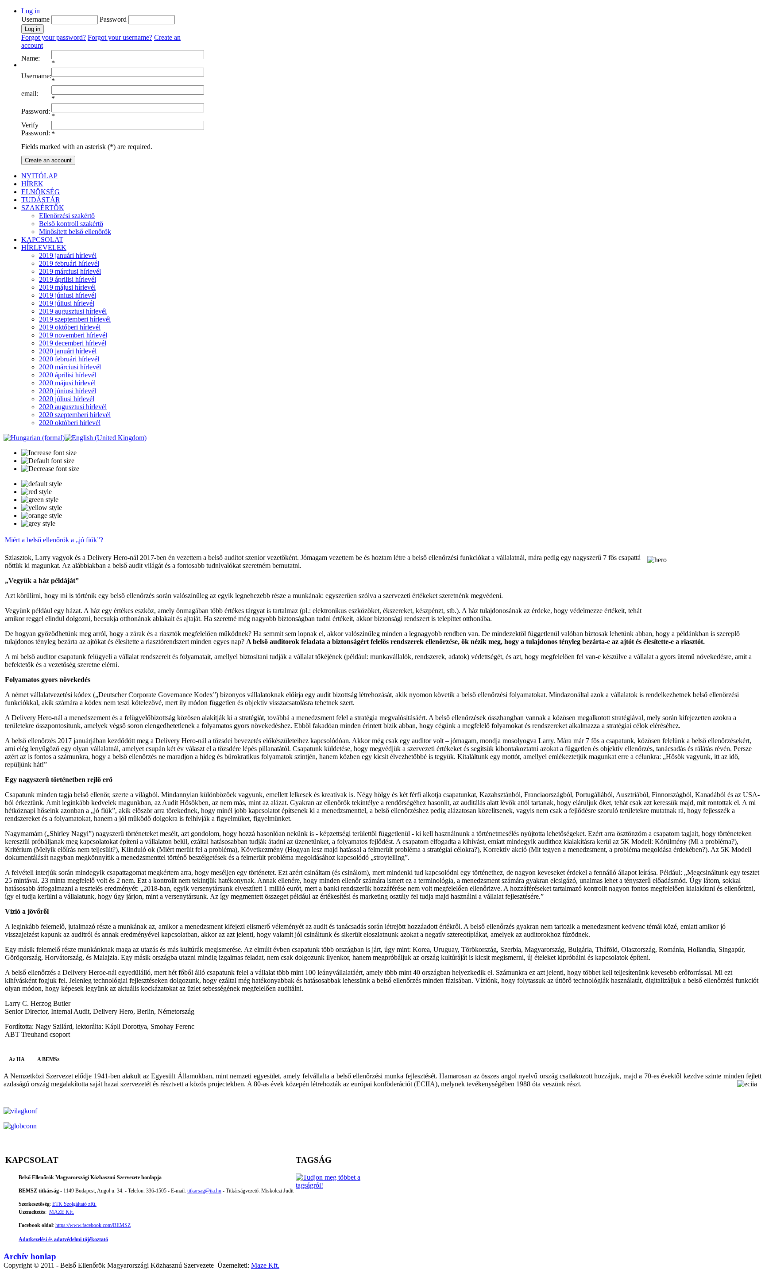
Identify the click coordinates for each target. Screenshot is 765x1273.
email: (29, 93)
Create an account (48, 160)
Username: (36, 76)
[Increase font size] (49, 453)
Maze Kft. (265, 1265)
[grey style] (38, 524)
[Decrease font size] (50, 469)
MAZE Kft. (61, 1212)
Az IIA (17, 1059)
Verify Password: (35, 129)
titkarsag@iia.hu (204, 1191)
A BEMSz (48, 1059)
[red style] (36, 492)
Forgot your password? (53, 37)
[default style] (41, 484)
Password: (35, 111)
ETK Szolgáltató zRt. (74, 1204)
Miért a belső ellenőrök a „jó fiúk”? (54, 540)
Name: (30, 58)
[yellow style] (41, 508)
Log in (30, 11)
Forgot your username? (120, 37)
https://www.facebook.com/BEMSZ (93, 1225)
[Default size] (47, 461)
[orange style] (41, 516)
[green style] (39, 500)
